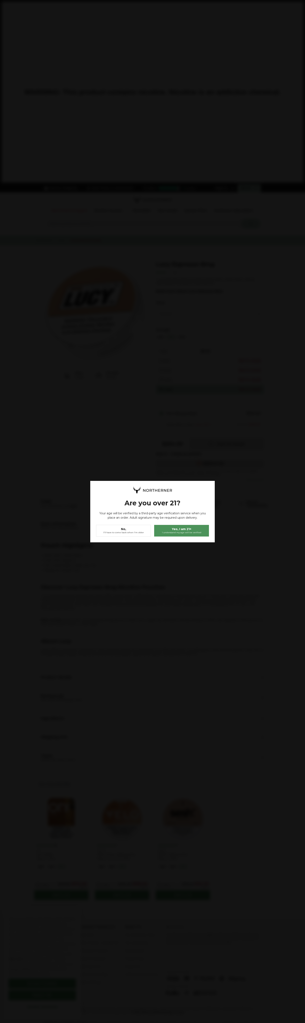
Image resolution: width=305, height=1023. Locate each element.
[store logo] (152, 490)
